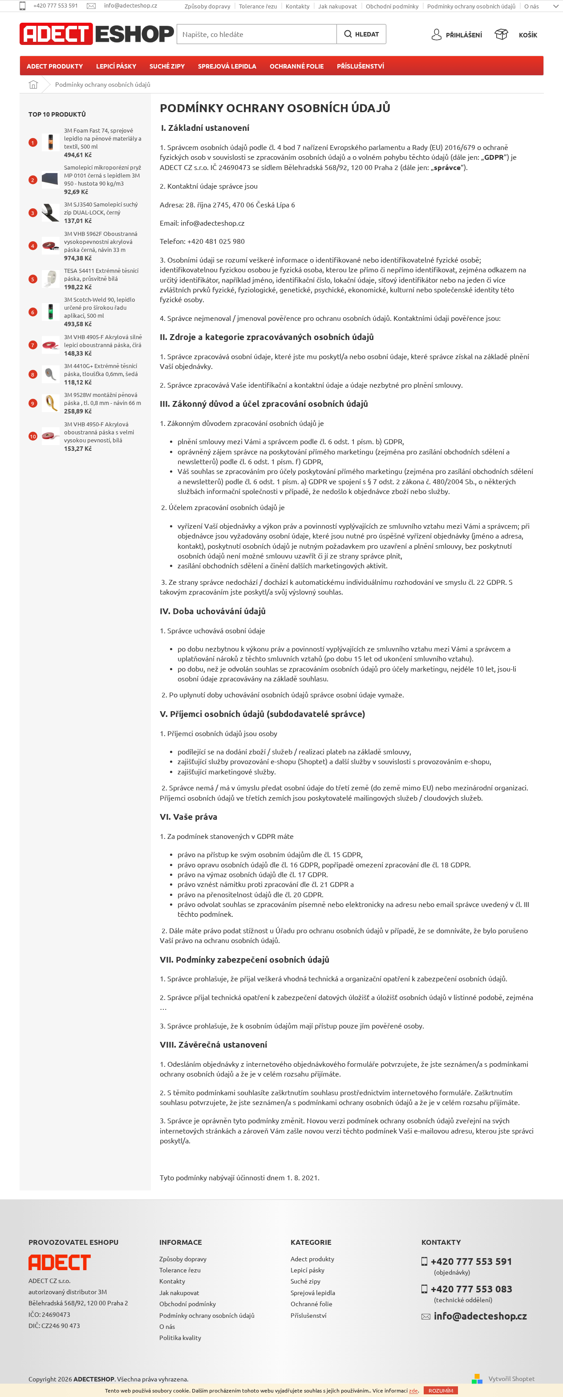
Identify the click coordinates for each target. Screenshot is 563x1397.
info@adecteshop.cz (480, 1316)
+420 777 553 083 (472, 1289)
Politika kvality (180, 1337)
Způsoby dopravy (207, 6)
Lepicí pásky (307, 1270)
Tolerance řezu (258, 6)
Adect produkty (312, 1259)
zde (413, 1390)
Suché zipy (305, 1281)
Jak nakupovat (337, 6)
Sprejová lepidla (313, 1292)
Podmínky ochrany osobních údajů (471, 6)
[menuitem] (54, 66)
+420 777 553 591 (472, 1261)
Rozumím (441, 1390)
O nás (531, 6)
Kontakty (297, 6)
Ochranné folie (311, 1304)
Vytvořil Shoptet (512, 1378)
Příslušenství (309, 1315)
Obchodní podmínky (392, 6)
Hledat (367, 34)
